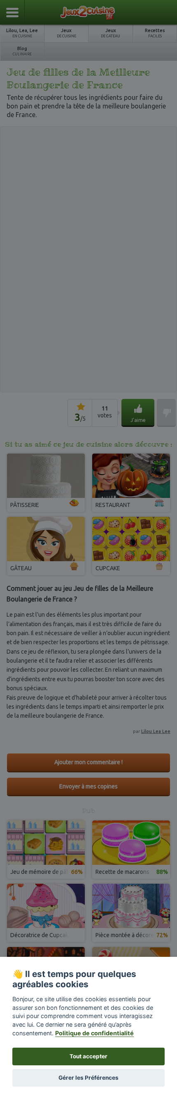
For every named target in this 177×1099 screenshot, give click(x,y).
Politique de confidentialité (94, 1033)
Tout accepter (88, 1056)
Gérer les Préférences (88, 1077)
